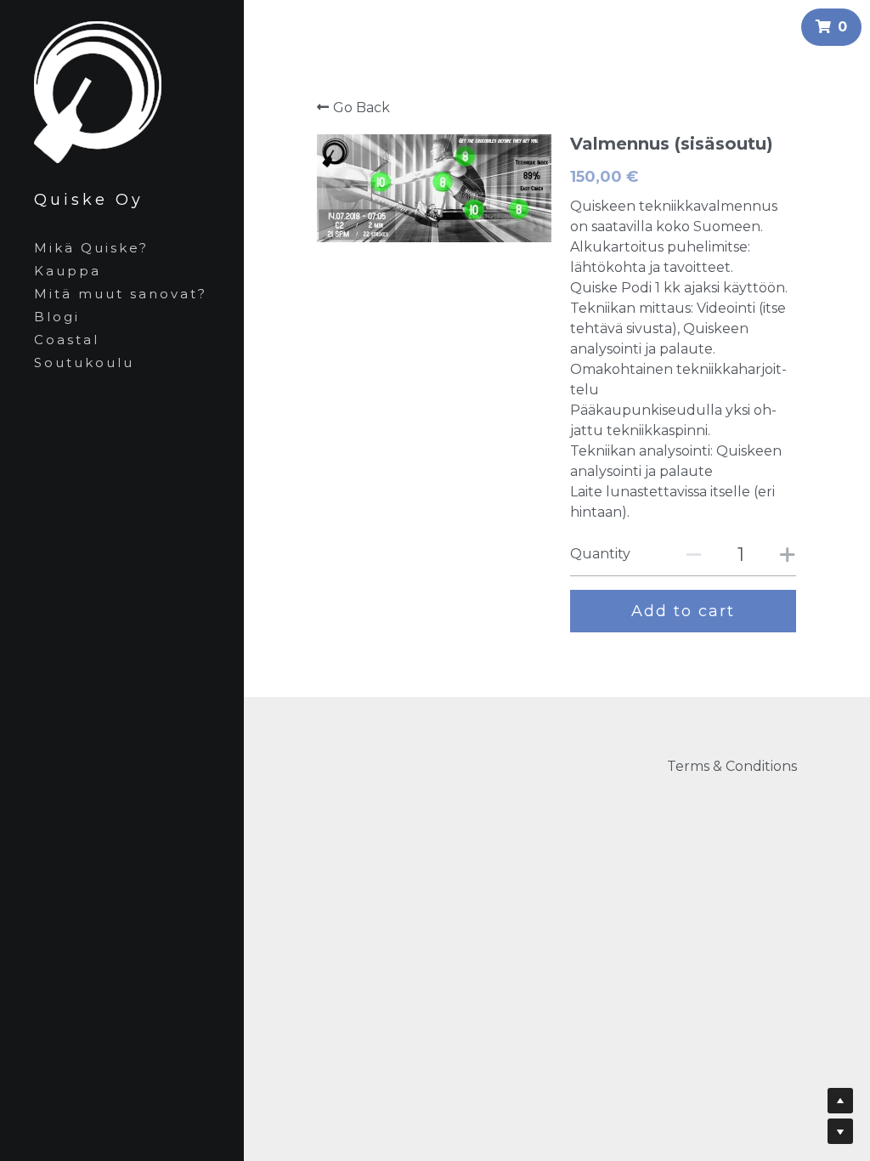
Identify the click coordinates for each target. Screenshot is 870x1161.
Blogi (57, 317)
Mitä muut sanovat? (120, 294)
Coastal (66, 339)
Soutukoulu (84, 362)
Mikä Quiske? (91, 248)
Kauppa (67, 271)
